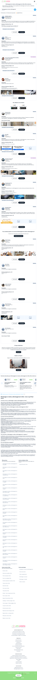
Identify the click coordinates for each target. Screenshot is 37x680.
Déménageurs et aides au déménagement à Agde (10, 471)
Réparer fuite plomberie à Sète (8, 598)
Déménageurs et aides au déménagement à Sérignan (10, 533)
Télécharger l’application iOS (18, 667)
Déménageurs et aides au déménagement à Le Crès (10, 506)
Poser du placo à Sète (6, 595)
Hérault (22, 394)
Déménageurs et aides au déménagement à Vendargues (10, 537)
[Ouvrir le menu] (34, 1)
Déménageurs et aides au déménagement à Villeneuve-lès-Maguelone (10, 519)
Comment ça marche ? (18, 641)
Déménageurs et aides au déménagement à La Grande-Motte (10, 495)
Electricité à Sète (5, 585)
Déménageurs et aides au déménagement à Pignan (10, 530)
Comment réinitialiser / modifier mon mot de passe (18, 635)
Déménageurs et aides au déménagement (14, 394)
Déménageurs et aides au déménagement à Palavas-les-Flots (10, 502)
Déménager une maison (23, 576)
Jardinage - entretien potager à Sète (9, 600)
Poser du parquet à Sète (7, 575)
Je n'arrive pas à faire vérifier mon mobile (18, 631)
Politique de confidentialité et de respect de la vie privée (18, 656)
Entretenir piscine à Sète (7, 608)
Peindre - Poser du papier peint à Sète (9, 593)
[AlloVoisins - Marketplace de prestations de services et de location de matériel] (6, 2)
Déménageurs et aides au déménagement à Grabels (10, 523)
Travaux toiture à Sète (6, 583)
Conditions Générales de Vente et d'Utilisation (18, 655)
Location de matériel (19, 661)
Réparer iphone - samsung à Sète (8, 613)
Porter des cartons (22, 571)
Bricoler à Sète (5, 570)
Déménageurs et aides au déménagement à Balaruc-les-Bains (10, 554)
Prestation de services (19, 663)
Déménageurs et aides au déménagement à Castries (10, 557)
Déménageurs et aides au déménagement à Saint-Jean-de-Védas (10, 492)
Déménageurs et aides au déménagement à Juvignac (10, 488)
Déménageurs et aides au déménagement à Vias (10, 547)
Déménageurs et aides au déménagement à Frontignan (10, 481)
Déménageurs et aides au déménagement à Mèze (10, 516)
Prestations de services (5, 394)
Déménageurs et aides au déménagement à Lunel (10, 478)
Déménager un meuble (23, 579)
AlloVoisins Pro (18, 642)
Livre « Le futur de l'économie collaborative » (18, 646)
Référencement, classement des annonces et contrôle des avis (18, 658)
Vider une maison (22, 581)
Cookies (18, 660)
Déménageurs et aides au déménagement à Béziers (10, 468)
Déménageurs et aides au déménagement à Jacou (10, 544)
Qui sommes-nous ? (18, 639)
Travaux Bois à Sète (6, 590)
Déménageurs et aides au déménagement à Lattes (10, 485)
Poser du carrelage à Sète (7, 578)
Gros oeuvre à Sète (6, 588)
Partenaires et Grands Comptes (18, 649)
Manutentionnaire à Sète (23, 464)
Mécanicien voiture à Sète (7, 615)
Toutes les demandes (19, 643)
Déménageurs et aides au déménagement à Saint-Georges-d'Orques (10, 564)
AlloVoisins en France (18, 647)
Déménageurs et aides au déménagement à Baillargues (10, 513)
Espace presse (19, 648)
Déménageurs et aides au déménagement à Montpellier (10, 464)
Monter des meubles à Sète (7, 573)
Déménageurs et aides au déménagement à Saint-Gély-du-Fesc (10, 526)
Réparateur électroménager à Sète (8, 610)
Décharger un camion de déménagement (26, 569)
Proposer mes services (18, 644)
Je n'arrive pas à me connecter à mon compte (18, 632)
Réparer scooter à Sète (6, 618)
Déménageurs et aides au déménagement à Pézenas (10, 540)
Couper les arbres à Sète (7, 605)
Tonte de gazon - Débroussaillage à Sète (9, 603)
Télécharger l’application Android (18, 668)
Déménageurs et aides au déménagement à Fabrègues (10, 550)
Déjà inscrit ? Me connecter (18, 677)
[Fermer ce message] (35, 673)
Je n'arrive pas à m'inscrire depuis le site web (18, 634)
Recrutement (18, 651)
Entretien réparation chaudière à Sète (9, 580)
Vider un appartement (23, 574)
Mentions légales (18, 659)
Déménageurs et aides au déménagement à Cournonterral (10, 561)
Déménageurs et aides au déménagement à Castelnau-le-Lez (10, 475)
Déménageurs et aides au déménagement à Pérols (10, 509)
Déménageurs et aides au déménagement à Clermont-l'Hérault (10, 499)
